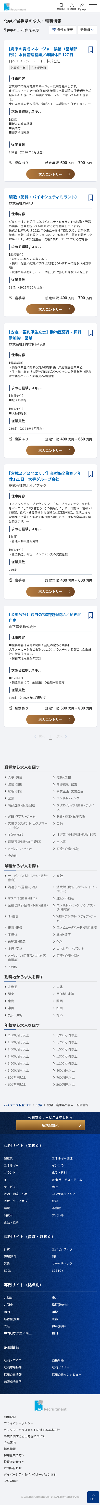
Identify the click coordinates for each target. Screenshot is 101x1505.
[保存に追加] (90, 50)
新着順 (85, 29)
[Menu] (93, 7)
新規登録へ (50, 1125)
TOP (93, 1499)
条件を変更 (65, 29)
